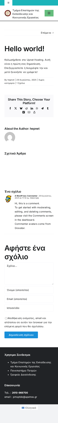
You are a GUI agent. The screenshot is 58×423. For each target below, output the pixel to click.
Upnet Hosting (35, 59)
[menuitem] (29, 408)
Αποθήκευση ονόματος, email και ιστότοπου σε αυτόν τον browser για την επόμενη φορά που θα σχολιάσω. (28, 322)
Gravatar (20, 228)
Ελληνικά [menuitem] (30, 407)
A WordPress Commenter (26, 196)
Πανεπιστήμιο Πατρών (23, 370)
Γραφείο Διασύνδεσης (23, 374)
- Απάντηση (34, 198)
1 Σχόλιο (21, 83)
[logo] (23, 13)
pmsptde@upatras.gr (25, 396)
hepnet (11, 80)
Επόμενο (46, 32)
